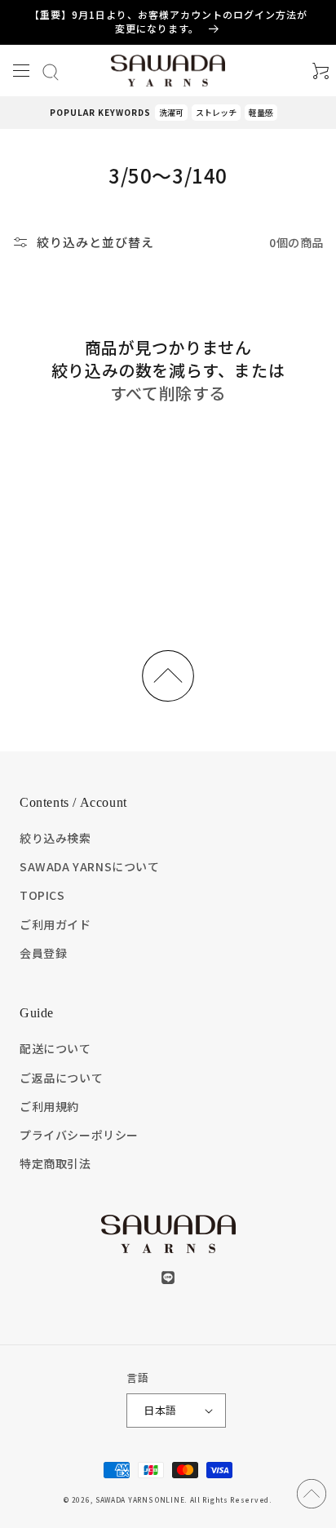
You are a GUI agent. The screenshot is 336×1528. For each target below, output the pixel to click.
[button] (20, 70)
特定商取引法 (55, 1163)
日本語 (160, 1410)
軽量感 (261, 112)
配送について (55, 1048)
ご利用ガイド (55, 924)
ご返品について (61, 1078)
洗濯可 (171, 112)
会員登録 (43, 953)
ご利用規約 (49, 1106)
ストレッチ (216, 112)
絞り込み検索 (55, 838)
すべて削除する (168, 393)
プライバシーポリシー (79, 1135)
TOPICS (42, 895)
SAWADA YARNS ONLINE (139, 1499)
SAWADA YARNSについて (90, 866)
